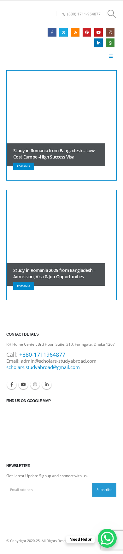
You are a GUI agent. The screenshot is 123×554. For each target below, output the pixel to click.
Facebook (11, 384)
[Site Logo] (23, 36)
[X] (63, 32)
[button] (112, 14)
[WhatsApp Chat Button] (107, 538)
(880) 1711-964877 (84, 13)
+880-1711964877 (42, 354)
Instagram (35, 384)
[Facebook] (52, 32)
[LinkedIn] (98, 42)
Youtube (23, 384)
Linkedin (46, 384)
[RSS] (75, 32)
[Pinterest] (87, 32)
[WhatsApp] (110, 42)
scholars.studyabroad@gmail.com (43, 367)
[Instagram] (110, 32)
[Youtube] (98, 32)
